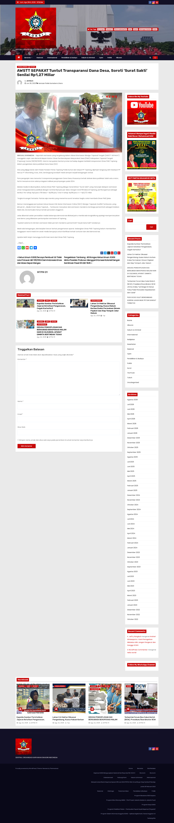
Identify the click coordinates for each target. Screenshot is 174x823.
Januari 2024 (132, 548)
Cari (130, 220)
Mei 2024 (130, 528)
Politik (110, 58)
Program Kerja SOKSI (148, 805)
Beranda (27, 58)
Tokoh (129, 377)
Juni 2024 (131, 524)
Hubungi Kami (121, 777)
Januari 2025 (132, 490)
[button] (150, 57)
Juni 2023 (130, 581)
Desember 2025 (133, 438)
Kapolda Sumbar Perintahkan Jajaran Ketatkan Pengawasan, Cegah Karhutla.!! (51, 305)
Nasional (40, 58)
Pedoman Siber (123, 791)
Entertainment (108, 777)
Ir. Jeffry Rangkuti (134, 636)
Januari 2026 (132, 433)
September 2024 (134, 509)
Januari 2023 (132, 605)
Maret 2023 (131, 595)
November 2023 (133, 557)
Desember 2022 (133, 610)
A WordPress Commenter (137, 650)
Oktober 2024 (132, 505)
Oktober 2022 (132, 619)
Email (20, 414)
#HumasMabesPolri (120, 29)
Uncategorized (42, 324)
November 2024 (133, 500)
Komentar (22, 359)
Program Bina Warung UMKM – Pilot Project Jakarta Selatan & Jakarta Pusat (130, 800)
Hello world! (131, 652)
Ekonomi (142, 773)
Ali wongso (101, 29)
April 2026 (131, 419)
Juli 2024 (130, 519)
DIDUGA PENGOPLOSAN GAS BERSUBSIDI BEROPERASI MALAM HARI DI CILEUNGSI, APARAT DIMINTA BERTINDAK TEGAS (51, 331)
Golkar (155, 29)
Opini (101, 58)
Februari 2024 (132, 543)
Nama (20, 401)
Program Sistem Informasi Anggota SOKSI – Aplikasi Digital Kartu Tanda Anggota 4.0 (128, 814)
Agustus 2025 (132, 457)
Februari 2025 (132, 485)
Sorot (47, 300)
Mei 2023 (130, 586)
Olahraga (111, 791)
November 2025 (133, 443)
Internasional (52, 58)
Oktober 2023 (132, 562)
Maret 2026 (131, 423)
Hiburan (119, 58)
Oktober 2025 (132, 447)
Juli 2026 (130, 404)
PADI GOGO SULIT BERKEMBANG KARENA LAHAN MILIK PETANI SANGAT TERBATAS (141, 300)
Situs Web (21, 427)
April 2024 (131, 533)
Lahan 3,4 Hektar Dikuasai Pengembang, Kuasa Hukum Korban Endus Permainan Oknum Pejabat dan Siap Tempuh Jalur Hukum (105, 308)
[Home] (19, 57)
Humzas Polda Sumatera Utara (50, 83)
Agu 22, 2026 (41, 311)
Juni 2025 (131, 466)
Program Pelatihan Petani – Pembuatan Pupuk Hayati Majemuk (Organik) (131, 809)
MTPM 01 (30, 81)
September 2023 (133, 567)
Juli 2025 (130, 462)
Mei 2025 (130, 471)
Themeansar (54, 768)
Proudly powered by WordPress (26, 768)
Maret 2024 (131, 538)
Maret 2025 (131, 481)
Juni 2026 (131, 409)
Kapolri (135, 29)
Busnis (129, 320)
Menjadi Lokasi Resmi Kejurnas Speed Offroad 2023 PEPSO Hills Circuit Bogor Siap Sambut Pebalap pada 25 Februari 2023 (123, 784)
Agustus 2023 (132, 571)
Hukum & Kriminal (88, 58)
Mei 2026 (130, 414)
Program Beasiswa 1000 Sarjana (144, 796)
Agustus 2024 (132, 514)
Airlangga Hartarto (145, 29)
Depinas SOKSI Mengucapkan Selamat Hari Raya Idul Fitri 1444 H (114, 773)
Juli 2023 (130, 576)
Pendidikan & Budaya (69, 58)
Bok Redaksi (151, 768)
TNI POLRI (32, 67)
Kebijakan (131, 339)
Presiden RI (109, 29)
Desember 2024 (133, 495)
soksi (130, 29)
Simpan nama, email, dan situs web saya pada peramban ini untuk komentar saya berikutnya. (56, 440)
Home (131, 768)
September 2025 (134, 452)
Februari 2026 (132, 428)
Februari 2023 (132, 600)
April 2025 (131, 476)
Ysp (103, 316)
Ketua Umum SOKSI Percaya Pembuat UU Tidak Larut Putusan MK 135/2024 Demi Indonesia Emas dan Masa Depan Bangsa (39, 260)
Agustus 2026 (132, 399)
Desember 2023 (133, 552)
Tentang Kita (151, 818)
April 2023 (131, 590)
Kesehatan (131, 344)
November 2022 (133, 614)
